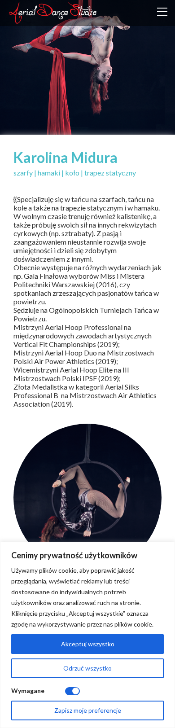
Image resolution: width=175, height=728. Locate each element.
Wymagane (27, 690)
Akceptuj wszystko (87, 644)
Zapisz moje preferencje (87, 710)
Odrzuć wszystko (87, 668)
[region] (87, 635)
